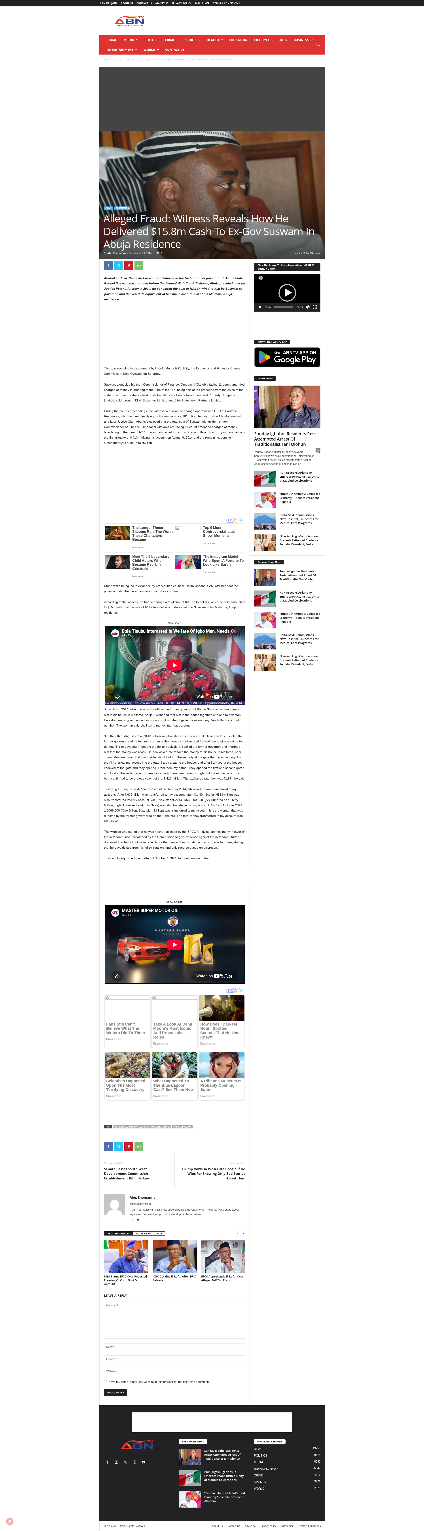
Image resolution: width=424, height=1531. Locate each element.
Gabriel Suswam (182, 1126)
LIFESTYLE (262, 40)
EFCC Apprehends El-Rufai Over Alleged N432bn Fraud (222, 1278)
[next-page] (243, 1233)
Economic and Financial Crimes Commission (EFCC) (142, 1126)
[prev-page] (238, 1233)
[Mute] (307, 307)
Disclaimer (202, 3)
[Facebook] (108, 265)
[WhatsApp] (138, 265)
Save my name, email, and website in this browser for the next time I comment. (159, 1381)
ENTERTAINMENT (120, 49)
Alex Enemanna (116, 253)
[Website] (135, 1462)
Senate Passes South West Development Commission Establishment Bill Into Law (127, 1173)
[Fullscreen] (314, 307)
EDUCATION (238, 40)
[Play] (260, 307)
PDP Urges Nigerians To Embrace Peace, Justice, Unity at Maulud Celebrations (299, 477)
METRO (128, 40)
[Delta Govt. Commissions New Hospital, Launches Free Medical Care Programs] (265, 521)
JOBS (283, 40)
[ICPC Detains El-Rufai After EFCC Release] (175, 1256)
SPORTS (191, 40)
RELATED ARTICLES (119, 1233)
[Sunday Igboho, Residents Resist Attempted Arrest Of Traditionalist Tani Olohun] (287, 407)
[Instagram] (117, 1462)
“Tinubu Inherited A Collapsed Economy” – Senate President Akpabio (300, 498)
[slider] (283, 307)
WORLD (149, 49)
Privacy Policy (181, 3)
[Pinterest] (128, 265)
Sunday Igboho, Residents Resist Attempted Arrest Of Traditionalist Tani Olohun (286, 439)
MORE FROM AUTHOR (149, 1233)
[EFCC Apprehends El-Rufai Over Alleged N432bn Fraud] (223, 1256)
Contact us (144, 3)
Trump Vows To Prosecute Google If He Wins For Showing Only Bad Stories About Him (213, 1173)
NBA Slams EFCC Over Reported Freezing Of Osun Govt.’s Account (125, 1280)
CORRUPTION (132, 59)
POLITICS (151, 40)
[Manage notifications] (9, 1521)
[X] (118, 265)
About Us (127, 3)
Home (112, 40)
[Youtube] (144, 1462)
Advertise (161, 3)
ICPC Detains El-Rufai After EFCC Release (174, 1278)
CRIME (170, 40)
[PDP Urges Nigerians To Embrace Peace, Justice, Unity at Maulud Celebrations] (265, 479)
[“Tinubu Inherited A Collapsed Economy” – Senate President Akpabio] (265, 500)
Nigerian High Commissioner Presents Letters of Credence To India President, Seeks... (299, 540)
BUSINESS (301, 40)
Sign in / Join (108, 3)
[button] (318, 45)
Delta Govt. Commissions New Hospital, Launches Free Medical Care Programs (299, 519)
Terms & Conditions (226, 3)
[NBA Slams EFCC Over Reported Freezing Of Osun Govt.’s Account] (126, 1256)
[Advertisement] (244, 21)
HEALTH (213, 40)
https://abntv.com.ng (140, 1203)
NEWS (258, 1449)
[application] (287, 293)
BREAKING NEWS (266, 1468)
